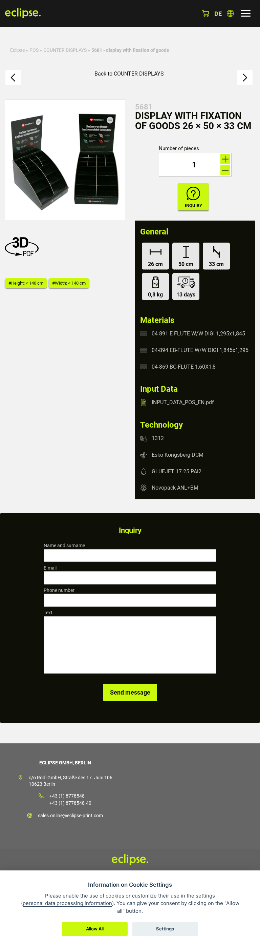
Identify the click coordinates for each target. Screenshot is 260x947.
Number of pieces (179, 148)
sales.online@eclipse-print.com (70, 815)
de (218, 13)
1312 (158, 438)
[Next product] (245, 77)
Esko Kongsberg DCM (177, 455)
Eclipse (17, 50)
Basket (205, 13)
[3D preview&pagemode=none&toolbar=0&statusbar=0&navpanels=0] (23, 254)
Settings (165, 928)
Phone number (59, 590)
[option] (65, 160)
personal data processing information (67, 903)
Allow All (95, 928)
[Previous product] (13, 77)
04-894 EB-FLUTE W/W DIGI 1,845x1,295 (200, 350)
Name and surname (64, 545)
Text (48, 612)
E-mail (50, 567)
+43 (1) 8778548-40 (70, 803)
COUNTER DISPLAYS (65, 50)
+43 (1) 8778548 (67, 796)
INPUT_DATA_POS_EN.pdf (183, 402)
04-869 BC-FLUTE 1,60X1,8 (184, 366)
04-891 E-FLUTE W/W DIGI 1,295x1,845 (198, 333)
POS (34, 50)
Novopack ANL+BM (175, 488)
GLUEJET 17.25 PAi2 (176, 471)
